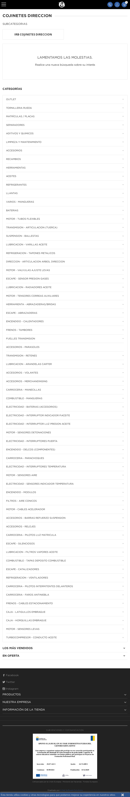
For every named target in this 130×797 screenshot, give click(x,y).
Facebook (12, 675)
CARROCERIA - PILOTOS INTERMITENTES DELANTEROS (39, 586)
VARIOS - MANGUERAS (20, 202)
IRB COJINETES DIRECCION (33, 34)
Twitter (10, 682)
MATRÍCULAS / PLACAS (20, 116)
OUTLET (11, 99)
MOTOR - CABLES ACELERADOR (25, 509)
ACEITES (11, 176)
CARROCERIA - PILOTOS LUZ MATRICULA (31, 535)
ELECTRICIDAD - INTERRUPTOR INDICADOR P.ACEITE (38, 416)
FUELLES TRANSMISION (20, 339)
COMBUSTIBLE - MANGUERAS (24, 398)
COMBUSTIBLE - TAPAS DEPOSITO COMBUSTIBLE (36, 561)
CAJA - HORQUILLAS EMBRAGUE (26, 621)
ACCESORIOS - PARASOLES (22, 347)
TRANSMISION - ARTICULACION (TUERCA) (31, 228)
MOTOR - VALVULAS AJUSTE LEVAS (28, 270)
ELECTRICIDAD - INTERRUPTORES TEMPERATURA (36, 467)
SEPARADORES (15, 125)
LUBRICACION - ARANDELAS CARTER (29, 364)
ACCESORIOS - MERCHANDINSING (26, 381)
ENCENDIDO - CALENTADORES (25, 321)
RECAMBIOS (13, 159)
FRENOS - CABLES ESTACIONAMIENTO (29, 603)
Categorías (12, 89)
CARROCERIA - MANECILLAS (23, 390)
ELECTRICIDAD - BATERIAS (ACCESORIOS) (31, 407)
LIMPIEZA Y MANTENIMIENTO (23, 142)
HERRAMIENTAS (16, 168)
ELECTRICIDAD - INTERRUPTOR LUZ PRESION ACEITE (38, 424)
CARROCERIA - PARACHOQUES (25, 458)
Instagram (11, 689)
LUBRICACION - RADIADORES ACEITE (28, 287)
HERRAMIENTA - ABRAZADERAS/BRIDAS (31, 304)
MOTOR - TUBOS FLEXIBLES (23, 219)
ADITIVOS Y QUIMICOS (20, 134)
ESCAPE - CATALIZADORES (22, 569)
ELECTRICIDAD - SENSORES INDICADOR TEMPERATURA (40, 484)
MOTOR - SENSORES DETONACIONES (28, 433)
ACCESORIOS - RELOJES (21, 527)
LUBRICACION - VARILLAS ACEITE (26, 245)
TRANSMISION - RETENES (21, 356)
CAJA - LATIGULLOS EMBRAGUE (25, 612)
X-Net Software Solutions (71, 790)
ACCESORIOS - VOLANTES (22, 373)
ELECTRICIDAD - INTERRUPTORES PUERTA (31, 441)
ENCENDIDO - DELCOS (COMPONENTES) (30, 450)
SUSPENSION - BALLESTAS (22, 236)
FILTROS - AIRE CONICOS (21, 501)
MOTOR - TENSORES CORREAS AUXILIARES (32, 296)
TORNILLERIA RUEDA (19, 108)
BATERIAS (12, 211)
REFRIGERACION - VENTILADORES (27, 578)
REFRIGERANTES (16, 185)
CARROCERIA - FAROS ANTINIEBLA (27, 595)
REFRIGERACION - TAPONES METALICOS (30, 253)
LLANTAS (12, 193)
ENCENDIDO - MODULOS (21, 492)
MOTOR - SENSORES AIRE (21, 475)
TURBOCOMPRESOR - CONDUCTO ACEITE (31, 638)
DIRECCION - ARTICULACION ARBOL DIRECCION (35, 262)
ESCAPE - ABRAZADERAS (21, 313)
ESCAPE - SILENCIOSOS (20, 544)
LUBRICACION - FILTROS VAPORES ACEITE (32, 552)
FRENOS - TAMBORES (19, 330)
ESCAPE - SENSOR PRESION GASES (27, 279)
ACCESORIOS (14, 151)
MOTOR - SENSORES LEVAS (22, 629)
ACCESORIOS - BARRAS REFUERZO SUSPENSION (36, 518)
